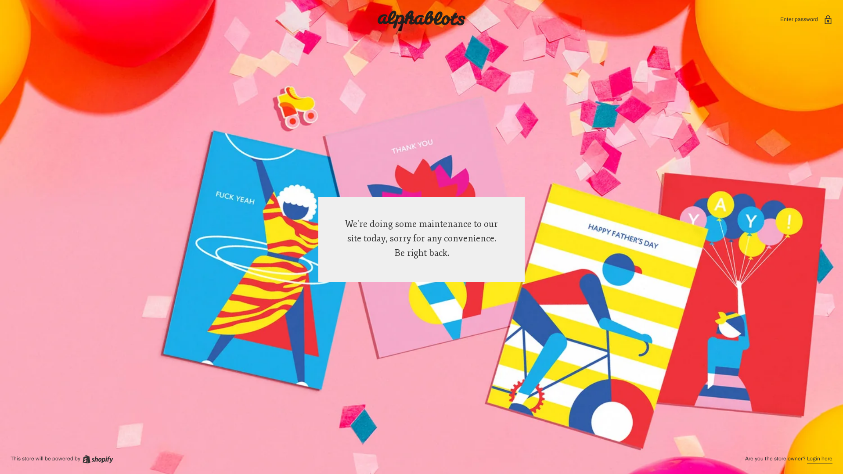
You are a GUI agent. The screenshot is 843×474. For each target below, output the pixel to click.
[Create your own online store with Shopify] (97, 459)
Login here (819, 459)
